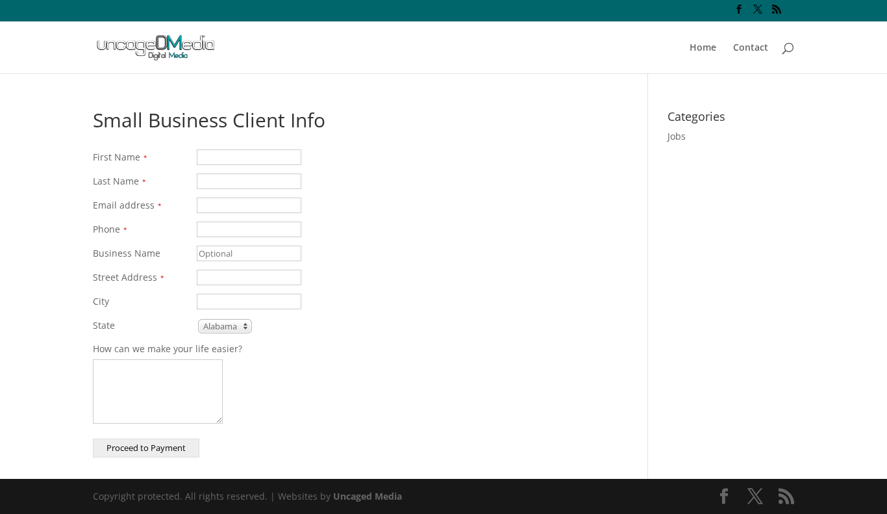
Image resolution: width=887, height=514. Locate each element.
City (101, 301)
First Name (120, 157)
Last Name (119, 181)
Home (703, 48)
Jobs (677, 136)
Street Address (128, 277)
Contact (750, 48)
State (104, 325)
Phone (110, 229)
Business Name (126, 253)
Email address (127, 205)
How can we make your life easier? (167, 348)
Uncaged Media (367, 496)
